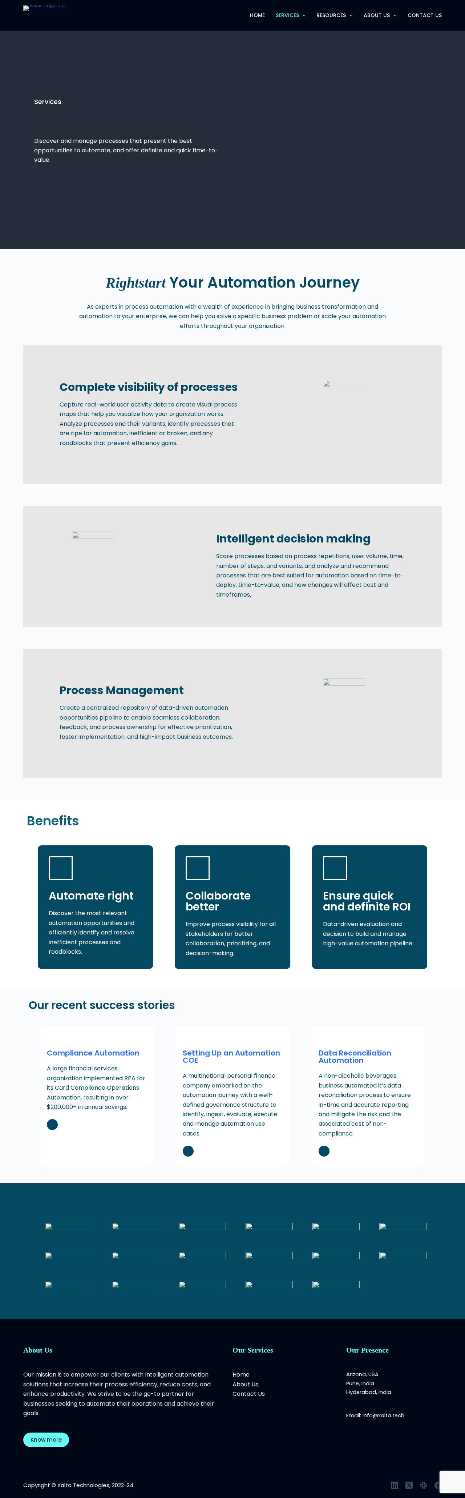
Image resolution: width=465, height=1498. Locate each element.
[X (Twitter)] (409, 1485)
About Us (377, 15)
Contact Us (425, 15)
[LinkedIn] (394, 1485)
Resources (331, 15)
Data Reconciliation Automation (355, 1056)
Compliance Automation (93, 1053)
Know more (46, 1439)
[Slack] (423, 1485)
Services (287, 15)
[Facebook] (438, 1485)
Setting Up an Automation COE (231, 1056)
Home (257, 15)
